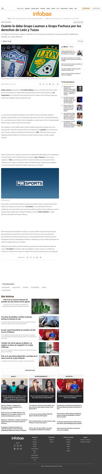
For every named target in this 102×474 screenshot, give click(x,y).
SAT (62, 18)
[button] (2, 8)
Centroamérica (64, 8)
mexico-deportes (6, 290)
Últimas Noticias (34, 457)
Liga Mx (44, 287)
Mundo (71, 8)
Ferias (73, 18)
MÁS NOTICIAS (30, 370)
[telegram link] (18, 449)
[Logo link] (42, 13)
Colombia (42, 8)
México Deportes (6, 22)
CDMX (77, 18)
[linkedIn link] (21, 449)
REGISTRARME (86, 8)
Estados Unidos (35, 8)
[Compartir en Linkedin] (50, 84)
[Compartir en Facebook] (43, 84)
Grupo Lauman (16, 287)
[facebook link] (15, 446)
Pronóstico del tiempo (34, 18)
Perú (58, 8)
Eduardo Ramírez (67, 18)
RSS (35, 459)
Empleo (51, 441)
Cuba (75, 8)
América (34, 439)
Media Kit (68, 450)
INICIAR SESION (96, 8)
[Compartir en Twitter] (46, 84)
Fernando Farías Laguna (55, 18)
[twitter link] (18, 446)
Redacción (51, 439)
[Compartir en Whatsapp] (40, 84)
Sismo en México (19, 18)
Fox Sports (25, 287)
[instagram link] (21, 446)
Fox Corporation (35, 287)
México (53, 8)
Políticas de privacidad (85, 441)
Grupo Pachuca (6, 287)
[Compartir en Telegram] (53, 84)
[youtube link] (15, 449)
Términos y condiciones (85, 439)
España (48, 8)
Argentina (27, 8)
